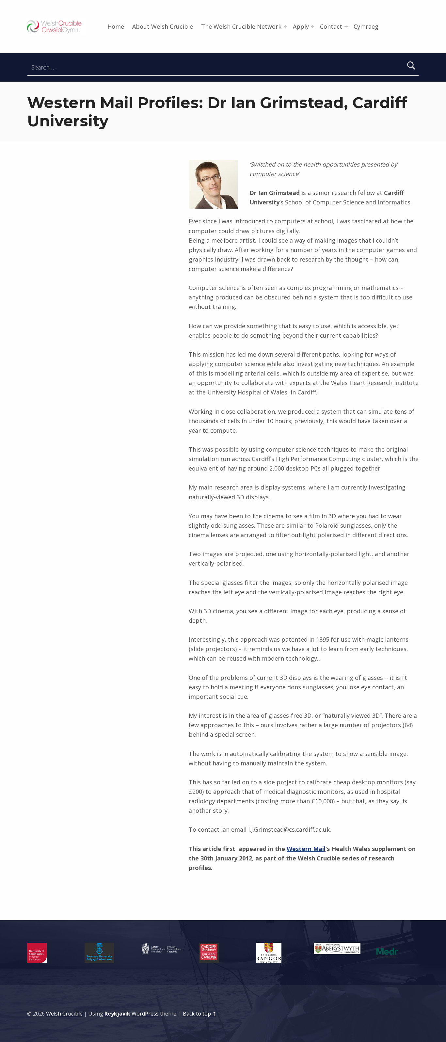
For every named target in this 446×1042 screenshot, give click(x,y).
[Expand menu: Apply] (312, 26)
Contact (331, 26)
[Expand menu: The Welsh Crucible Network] (285, 26)
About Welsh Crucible (162, 26)
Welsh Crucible (64, 1013)
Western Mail (306, 849)
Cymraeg (366, 26)
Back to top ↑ (199, 1013)
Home (115, 26)
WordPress (145, 1013)
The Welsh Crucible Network (241, 26)
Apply (301, 26)
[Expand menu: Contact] (346, 26)
